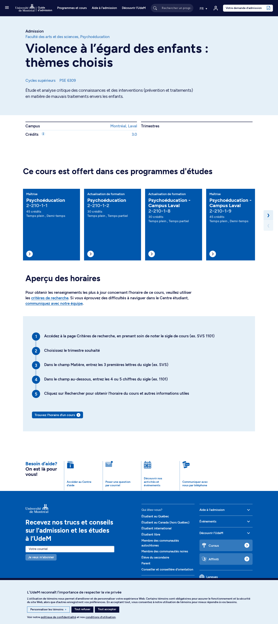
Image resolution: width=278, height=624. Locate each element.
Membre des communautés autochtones (160, 543)
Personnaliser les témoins (48, 609)
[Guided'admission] (81, 508)
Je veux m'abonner (41, 557)
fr (202, 9)
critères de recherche (49, 298)
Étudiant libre (150, 534)
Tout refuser (82, 609)
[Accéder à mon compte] (215, 8)
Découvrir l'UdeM (134, 8)
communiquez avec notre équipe (54, 303)
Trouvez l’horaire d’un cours (55, 415)
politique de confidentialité (58, 617)
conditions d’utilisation (100, 617)
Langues (212, 577)
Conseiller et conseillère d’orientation (167, 569)
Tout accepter (107, 609)
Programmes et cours (72, 8)
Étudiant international (156, 528)
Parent (145, 563)
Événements (207, 521)
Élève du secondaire (155, 557)
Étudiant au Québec (155, 516)
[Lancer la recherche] (155, 8)
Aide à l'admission (104, 8)
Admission (34, 31)
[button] (7, 8)
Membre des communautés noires (164, 551)
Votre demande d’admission (244, 8)
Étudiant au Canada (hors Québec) (165, 522)
